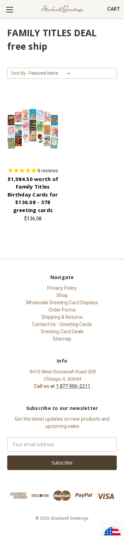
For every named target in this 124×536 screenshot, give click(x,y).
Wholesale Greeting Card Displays (62, 302)
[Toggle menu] (9, 9)
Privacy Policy (62, 288)
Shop (62, 295)
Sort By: (19, 73)
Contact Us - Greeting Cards (62, 324)
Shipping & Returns (62, 317)
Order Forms (62, 310)
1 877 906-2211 (73, 386)
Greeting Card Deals (62, 331)
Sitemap (62, 339)
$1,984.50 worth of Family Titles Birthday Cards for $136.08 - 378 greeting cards (33, 194)
